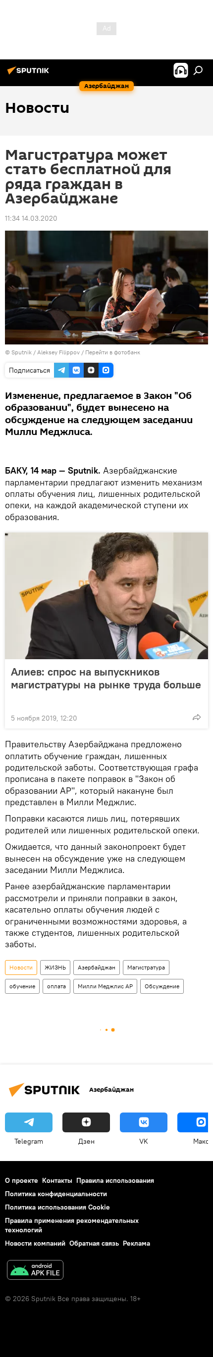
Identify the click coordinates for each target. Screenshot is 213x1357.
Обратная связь (94, 1243)
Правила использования (115, 1180)
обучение (22, 986)
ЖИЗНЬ (55, 967)
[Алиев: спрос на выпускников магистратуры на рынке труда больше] (106, 596)
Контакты (57, 1180)
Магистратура (146, 967)
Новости (21, 967)
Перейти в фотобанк (112, 352)
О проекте (21, 1180)
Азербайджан (96, 967)
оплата (56, 986)
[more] (197, 717)
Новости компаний (35, 1243)
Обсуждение (162, 986)
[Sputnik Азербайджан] (29, 74)
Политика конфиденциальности (56, 1193)
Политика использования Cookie (57, 1207)
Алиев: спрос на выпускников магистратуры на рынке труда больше (106, 678)
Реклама (136, 1243)
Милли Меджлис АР (105, 986)
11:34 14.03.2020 (31, 218)
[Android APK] (35, 1271)
